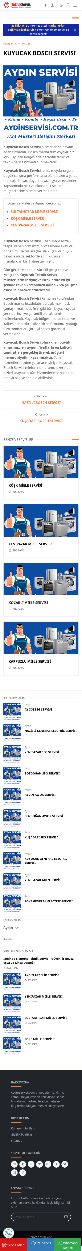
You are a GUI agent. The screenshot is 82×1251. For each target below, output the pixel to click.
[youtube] (48, 1164)
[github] (22, 1172)
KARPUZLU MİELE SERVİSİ (30, 661)
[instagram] (52, 5)
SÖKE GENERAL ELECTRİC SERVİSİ (49, 901)
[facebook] (45, 5)
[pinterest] (39, 1164)
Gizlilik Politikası (22, 1134)
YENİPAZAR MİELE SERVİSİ (32, 225)
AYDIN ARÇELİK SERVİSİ (42, 975)
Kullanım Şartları (23, 1128)
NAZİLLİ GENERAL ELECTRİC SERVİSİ (51, 731)
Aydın (28, 704)
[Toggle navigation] (75, 5)
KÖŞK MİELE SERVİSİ (27, 218)
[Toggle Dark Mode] (61, 5)
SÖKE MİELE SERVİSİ (39, 1039)
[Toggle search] (68, 5)
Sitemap (16, 1141)
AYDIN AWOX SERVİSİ (40, 795)
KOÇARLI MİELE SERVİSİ (28, 602)
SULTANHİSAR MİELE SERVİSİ (34, 211)
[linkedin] (31, 1164)
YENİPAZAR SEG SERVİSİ (42, 752)
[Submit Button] (66, 1217)
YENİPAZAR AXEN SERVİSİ (43, 880)
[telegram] (14, 1164)
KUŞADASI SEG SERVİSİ (41, 837)
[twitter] (64, 1164)
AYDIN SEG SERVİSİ (38, 709)
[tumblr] (22, 1164)
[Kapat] (75, 29)
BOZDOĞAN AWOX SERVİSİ (44, 816)
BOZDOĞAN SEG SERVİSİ (42, 773)
